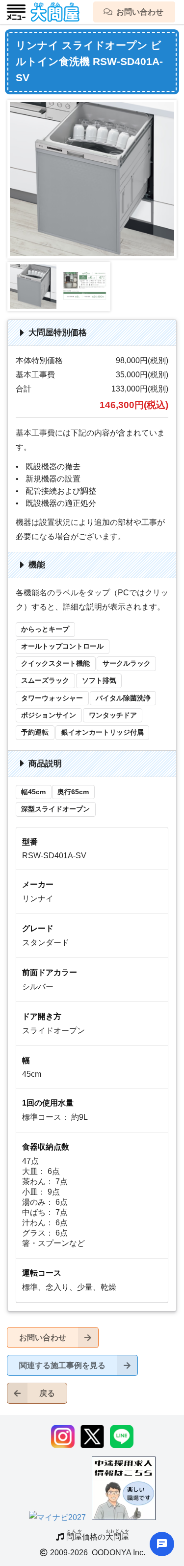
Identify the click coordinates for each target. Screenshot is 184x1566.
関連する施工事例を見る (62, 1365)
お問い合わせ (42, 1337)
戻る (47, 1393)
